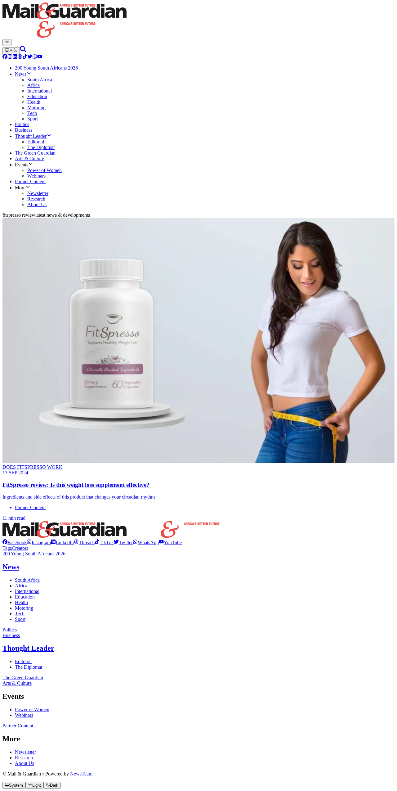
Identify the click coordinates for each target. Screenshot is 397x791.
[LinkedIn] (14, 57)
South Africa (27, 580)
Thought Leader (28, 648)
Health (21, 602)
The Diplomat (28, 667)
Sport (20, 619)
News (10, 567)
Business (11, 635)
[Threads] (19, 57)
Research (24, 757)
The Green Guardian (22, 677)
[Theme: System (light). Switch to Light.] (11, 50)
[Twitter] (29, 57)
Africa (21, 585)
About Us (24, 763)
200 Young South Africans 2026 (33, 553)
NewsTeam (81, 773)
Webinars (24, 715)
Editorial (23, 661)
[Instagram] (9, 57)
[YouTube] (39, 57)
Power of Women (32, 709)
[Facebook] (4, 57)
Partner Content (17, 725)
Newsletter (25, 752)
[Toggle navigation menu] (6, 42)
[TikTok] (24, 57)
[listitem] (14, 542)
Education (25, 596)
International (27, 591)
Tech (20, 613)
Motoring (24, 608)
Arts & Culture (17, 683)
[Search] (23, 50)
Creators (20, 548)
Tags (7, 548)
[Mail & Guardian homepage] (198, 20)
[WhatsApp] (34, 57)
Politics (9, 629)
